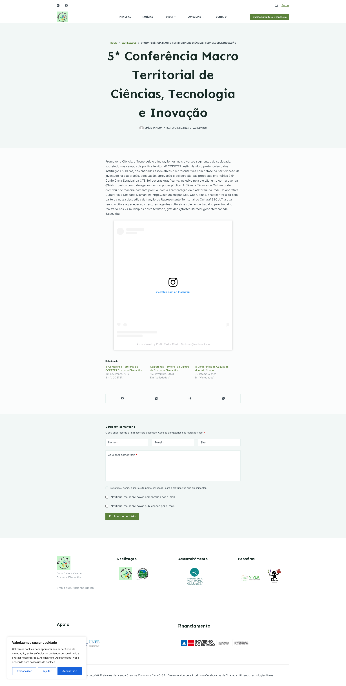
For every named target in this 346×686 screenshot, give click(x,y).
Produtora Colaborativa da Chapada (214, 675)
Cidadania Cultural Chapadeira (270, 16)
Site (203, 442)
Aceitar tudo (69, 671)
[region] (46, 658)
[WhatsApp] (224, 398)
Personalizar (24, 671)
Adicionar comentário (122, 455)
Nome (113, 442)
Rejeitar (47, 671)
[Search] (276, 5)
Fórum (169, 16)
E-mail (159, 442)
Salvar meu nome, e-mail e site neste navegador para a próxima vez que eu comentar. (158, 487)
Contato (221, 16)
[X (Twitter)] (156, 398)
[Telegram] (190, 398)
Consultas (194, 16)
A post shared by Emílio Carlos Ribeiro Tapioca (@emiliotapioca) (173, 344)
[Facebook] (122, 398)
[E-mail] (66, 5)
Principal (125, 16)
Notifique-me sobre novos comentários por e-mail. (143, 497)
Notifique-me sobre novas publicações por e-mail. (143, 506)
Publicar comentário (122, 516)
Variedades (200, 128)
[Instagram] (58, 5)
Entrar (285, 5)
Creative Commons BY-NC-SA (146, 675)
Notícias (148, 16)
